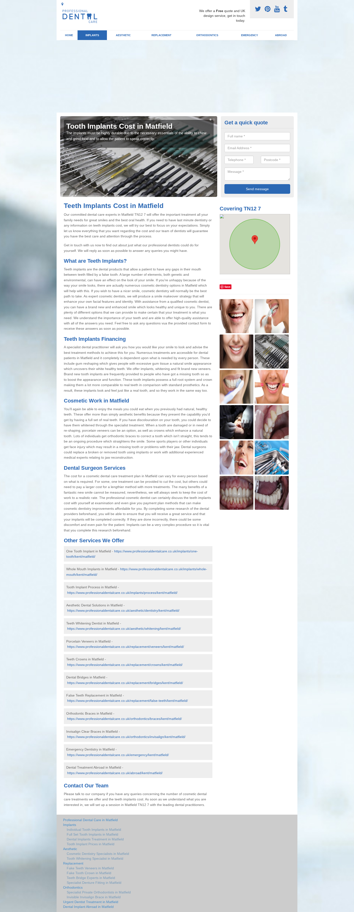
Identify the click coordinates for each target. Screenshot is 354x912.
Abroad (281, 35)
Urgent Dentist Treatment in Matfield (90, 902)
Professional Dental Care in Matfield (90, 820)
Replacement (161, 35)
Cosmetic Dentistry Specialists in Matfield (98, 854)
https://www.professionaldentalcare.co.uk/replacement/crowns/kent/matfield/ (125, 665)
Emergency (249, 35)
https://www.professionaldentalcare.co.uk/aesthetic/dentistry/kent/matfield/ (123, 610)
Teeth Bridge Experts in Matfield (91, 878)
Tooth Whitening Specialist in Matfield (95, 858)
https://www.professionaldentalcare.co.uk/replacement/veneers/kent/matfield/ (125, 647)
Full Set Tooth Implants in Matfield (92, 834)
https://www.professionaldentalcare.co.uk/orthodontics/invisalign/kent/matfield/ (126, 737)
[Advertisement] (177, 76)
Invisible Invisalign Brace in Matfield (94, 897)
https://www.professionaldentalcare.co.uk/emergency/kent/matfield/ (118, 755)
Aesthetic (123, 35)
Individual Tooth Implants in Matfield (94, 830)
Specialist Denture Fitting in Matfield (94, 883)
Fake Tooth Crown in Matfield (89, 873)
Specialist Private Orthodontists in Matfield (99, 892)
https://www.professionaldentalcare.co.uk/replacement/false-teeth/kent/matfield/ (127, 701)
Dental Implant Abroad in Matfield (88, 907)
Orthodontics (207, 35)
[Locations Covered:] (62, 4)
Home (69, 35)
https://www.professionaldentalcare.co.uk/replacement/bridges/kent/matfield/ (125, 683)
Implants (92, 35)
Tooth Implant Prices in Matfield (90, 844)
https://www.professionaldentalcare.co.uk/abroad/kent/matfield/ (115, 773)
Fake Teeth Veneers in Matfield (90, 868)
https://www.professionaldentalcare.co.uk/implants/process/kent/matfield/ (122, 593)
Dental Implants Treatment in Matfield (95, 839)
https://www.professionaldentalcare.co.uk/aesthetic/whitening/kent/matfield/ (124, 628)
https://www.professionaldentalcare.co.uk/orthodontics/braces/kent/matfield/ (124, 719)
